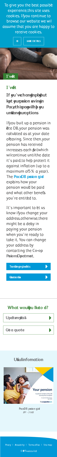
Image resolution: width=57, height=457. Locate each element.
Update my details (15, 317)
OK (17, 41)
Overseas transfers (14, 277)
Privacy (8, 444)
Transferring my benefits (19, 266)
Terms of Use (34, 444)
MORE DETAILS (34, 41)
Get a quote (14, 329)
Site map (48, 444)
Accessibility (20, 444)
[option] (28, 390)
